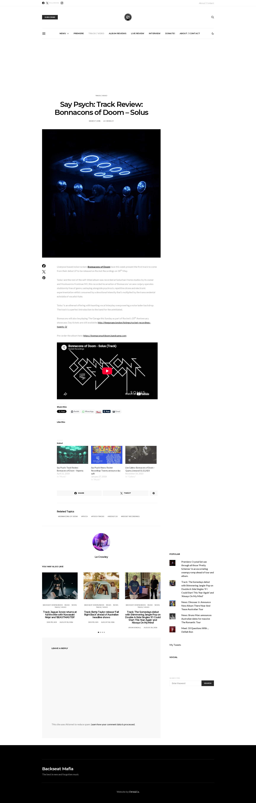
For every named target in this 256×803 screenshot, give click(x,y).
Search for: (174, 678)
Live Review (137, 33)
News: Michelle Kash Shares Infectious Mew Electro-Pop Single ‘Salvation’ (162, 72)
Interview (154, 33)
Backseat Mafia (57, 769)
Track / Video (96, 33)
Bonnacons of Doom (68, 516)
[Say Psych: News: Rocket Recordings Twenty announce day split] (106, 455)
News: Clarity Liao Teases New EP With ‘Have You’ (196, 69)
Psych (85, 516)
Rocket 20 (113, 516)
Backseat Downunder (53, 605)
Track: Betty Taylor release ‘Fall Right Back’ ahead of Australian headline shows (101, 615)
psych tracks (98, 516)
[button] (213, 33)
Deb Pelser (52, 622)
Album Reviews (117, 33)
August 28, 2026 (66, 622)
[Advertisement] (128, 66)
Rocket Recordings (130, 516)
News (63, 33)
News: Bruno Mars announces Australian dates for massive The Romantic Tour (196, 619)
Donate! (170, 33)
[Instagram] (62, 3)
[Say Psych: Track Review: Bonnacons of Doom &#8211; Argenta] (72, 455)
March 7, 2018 (94, 121)
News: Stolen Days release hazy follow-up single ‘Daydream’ (129, 71)
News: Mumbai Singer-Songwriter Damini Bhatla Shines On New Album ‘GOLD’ (62, 72)
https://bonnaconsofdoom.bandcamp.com (104, 335)
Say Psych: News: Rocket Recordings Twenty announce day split (105, 470)
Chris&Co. (134, 791)
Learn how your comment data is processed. (113, 724)
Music (67, 605)
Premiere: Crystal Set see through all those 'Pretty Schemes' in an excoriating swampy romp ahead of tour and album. (197, 568)
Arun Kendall (134, 628)
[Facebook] (43, 3)
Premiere (79, 33)
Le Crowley (108, 121)
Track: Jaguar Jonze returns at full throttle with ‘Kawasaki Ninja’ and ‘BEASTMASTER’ (60, 615)
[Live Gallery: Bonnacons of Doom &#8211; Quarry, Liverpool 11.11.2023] (141, 455)
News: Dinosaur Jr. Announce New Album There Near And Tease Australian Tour (196, 606)
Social (173, 657)
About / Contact (206, 3)
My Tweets (175, 644)
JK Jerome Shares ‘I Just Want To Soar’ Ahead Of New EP (96, 71)
